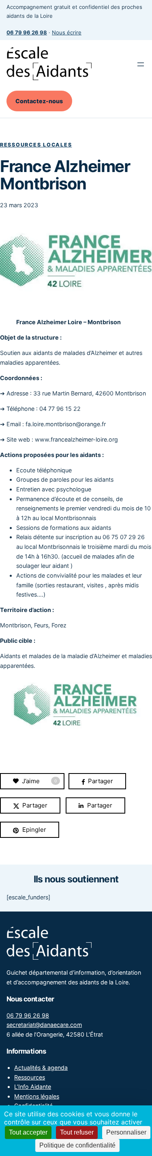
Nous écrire (66, 32)
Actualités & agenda (41, 1067)
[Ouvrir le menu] (141, 64)
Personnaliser (126, 1132)
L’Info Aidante (32, 1086)
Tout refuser (77, 1132)
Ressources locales (36, 145)
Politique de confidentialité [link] (77, 1145)
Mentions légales (36, 1096)
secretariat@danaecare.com (44, 1024)
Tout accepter (28, 1132)
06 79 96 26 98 (27, 1015)
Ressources (29, 1077)
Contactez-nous (39, 101)
